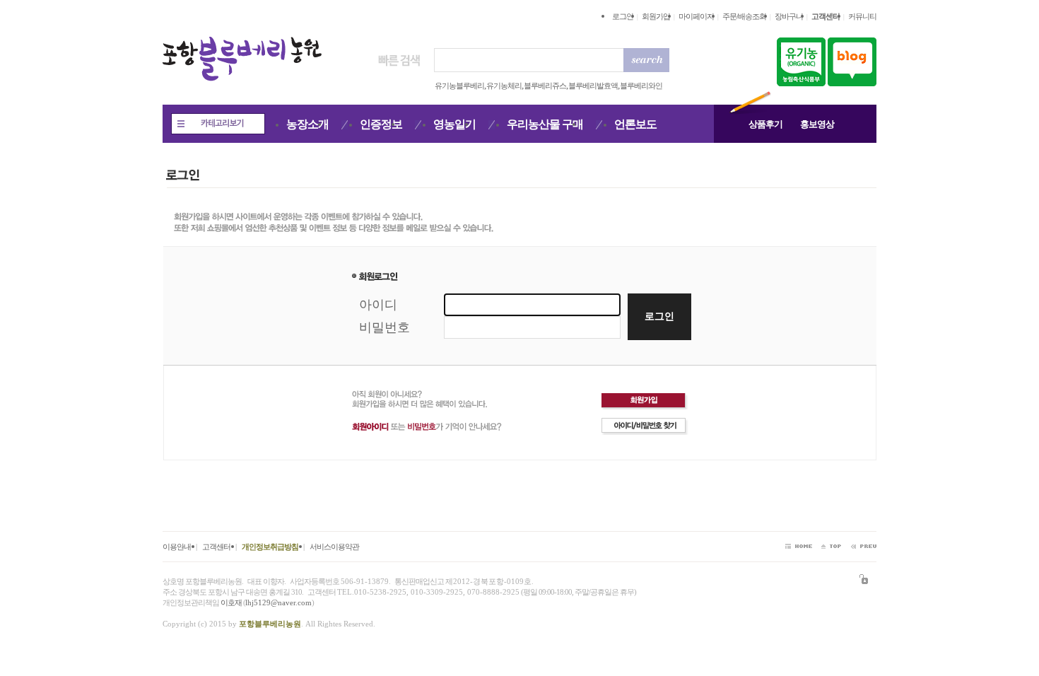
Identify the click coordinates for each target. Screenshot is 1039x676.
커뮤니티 (862, 16)
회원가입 (656, 16)
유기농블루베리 (459, 85)
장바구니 (789, 16)
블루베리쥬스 (545, 85)
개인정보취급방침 (270, 546)
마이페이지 (696, 16)
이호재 (231, 602)
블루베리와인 (641, 85)
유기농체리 (504, 85)
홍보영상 (817, 124)
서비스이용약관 (334, 546)
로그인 (622, 16)
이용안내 (177, 546)
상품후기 (765, 124)
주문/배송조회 (744, 16)
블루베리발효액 (593, 85)
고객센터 (216, 546)
